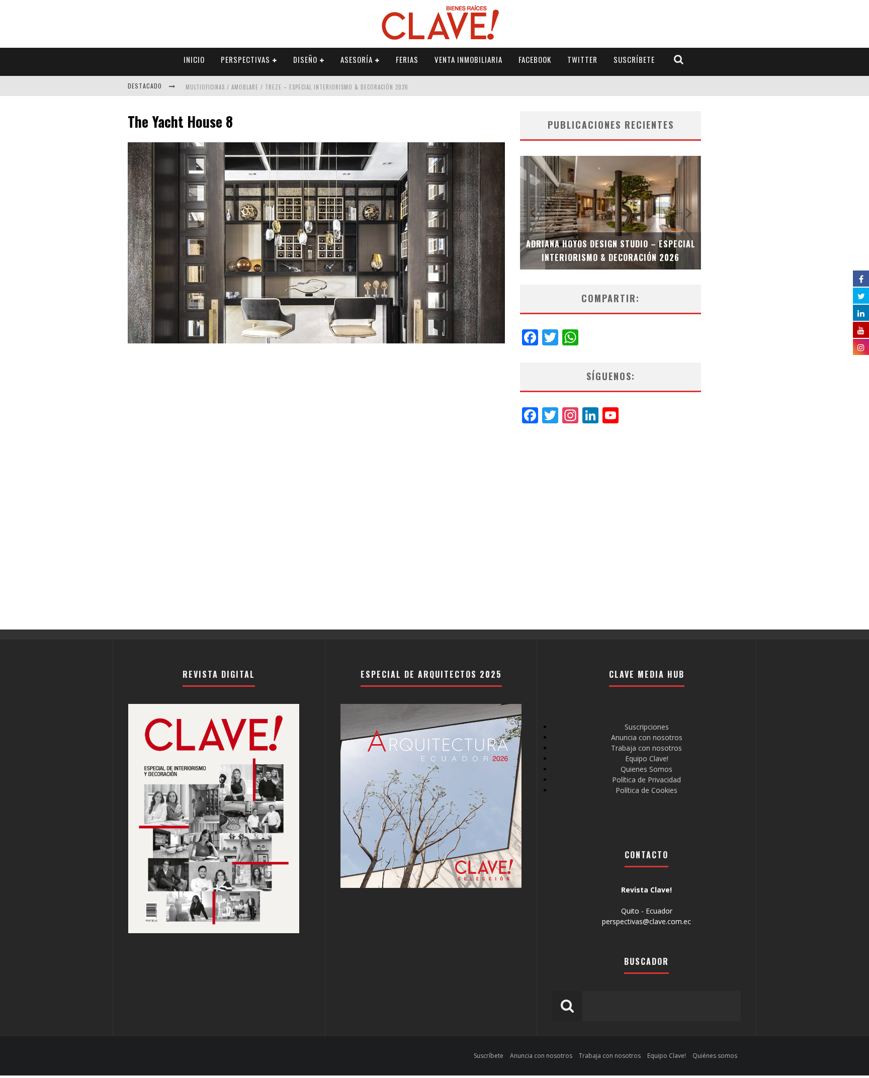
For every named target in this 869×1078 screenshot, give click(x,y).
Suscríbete (634, 59)
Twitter (582, 59)
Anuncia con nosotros (646, 737)
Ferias (407, 59)
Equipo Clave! (646, 758)
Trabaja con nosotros (646, 748)
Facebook (534, 59)
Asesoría (356, 59)
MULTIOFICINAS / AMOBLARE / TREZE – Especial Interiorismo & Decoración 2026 (297, 87)
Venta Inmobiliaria (468, 59)
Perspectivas (245, 59)
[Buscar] (679, 59)
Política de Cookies (646, 790)
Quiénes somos (714, 1055)
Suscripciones (647, 727)
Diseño (305, 59)
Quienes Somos (646, 769)
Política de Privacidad (646, 779)
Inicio (194, 59)
